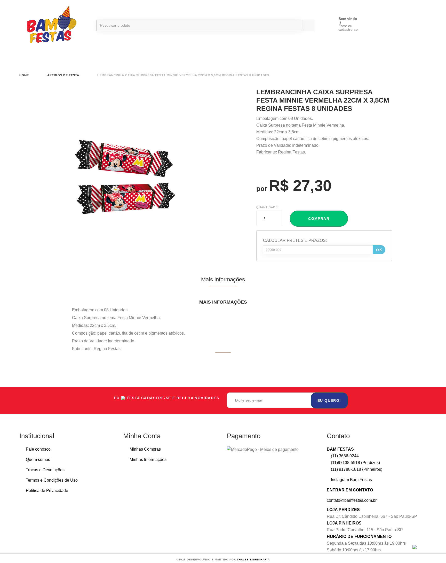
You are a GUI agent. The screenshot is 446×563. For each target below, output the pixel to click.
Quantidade (267, 207)
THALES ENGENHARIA (253, 559)
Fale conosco (38, 449)
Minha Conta (142, 436)
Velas (92, 57)
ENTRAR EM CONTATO (350, 490)
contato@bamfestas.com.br (352, 500)
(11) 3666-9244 (344, 456)
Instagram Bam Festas (351, 479)
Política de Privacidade (47, 490)
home (24, 75)
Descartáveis (136, 57)
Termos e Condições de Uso (52, 480)
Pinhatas (364, 57)
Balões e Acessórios (40, 57)
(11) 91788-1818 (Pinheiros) (356, 469)
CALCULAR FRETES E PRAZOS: (295, 240)
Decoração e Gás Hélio (311, 57)
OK (379, 250)
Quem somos (38, 459)
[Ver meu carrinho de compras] (404, 20)
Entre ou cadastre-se (348, 28)
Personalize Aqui (410, 57)
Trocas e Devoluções (45, 470)
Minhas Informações (148, 459)
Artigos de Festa (193, 57)
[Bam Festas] (49, 25)
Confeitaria (249, 57)
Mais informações (223, 279)
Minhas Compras (145, 449)
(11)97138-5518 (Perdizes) (355, 462)
